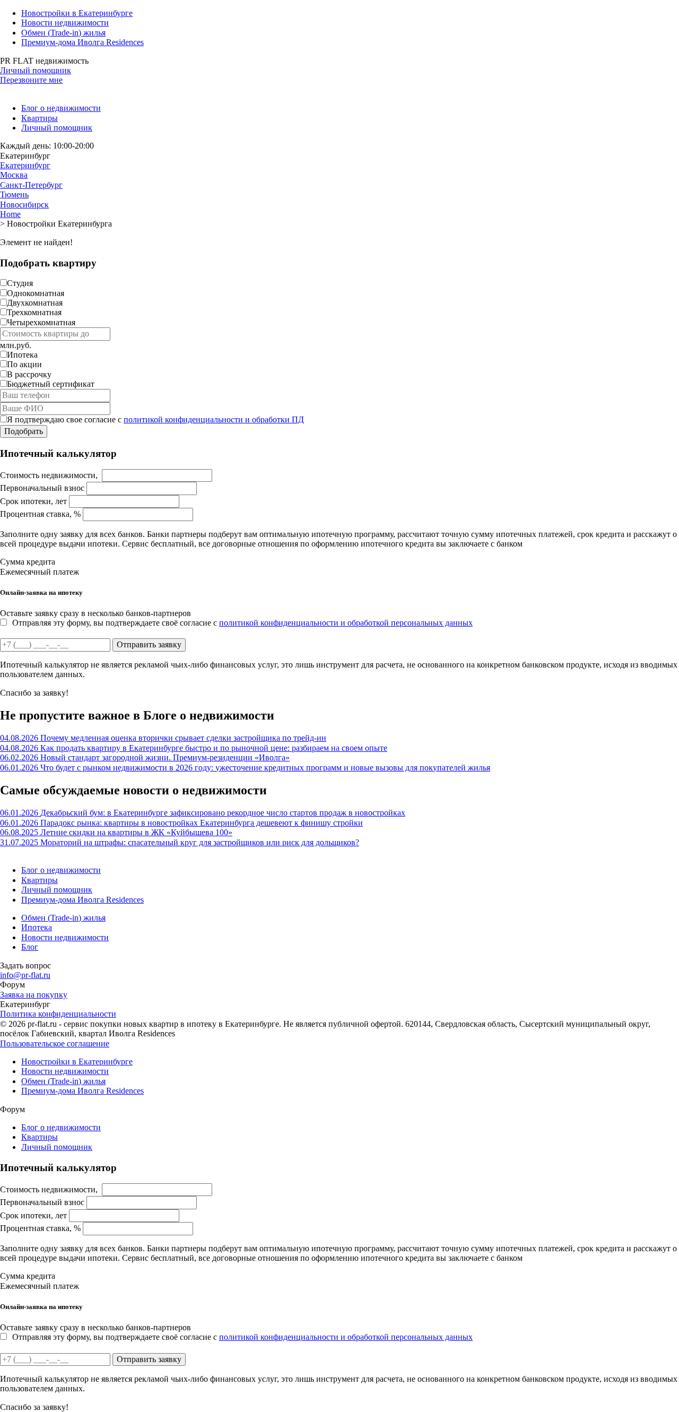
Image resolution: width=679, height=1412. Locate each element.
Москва (14, 174)
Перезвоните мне (31, 79)
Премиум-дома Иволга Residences (82, 42)
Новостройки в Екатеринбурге (77, 13)
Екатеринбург (25, 165)
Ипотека (22, 354)
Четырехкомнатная (41, 322)
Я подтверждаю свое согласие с (155, 419)
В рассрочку (29, 374)
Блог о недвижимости (61, 107)
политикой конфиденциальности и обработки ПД (214, 419)
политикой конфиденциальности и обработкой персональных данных (346, 622)
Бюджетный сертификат (50, 383)
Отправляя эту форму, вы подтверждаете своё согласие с (242, 622)
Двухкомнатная (35, 302)
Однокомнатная (35, 293)
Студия (20, 283)
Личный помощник (35, 70)
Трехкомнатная (34, 312)
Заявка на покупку (33, 994)
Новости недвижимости (65, 22)
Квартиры (39, 118)
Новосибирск (24, 204)
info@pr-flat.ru (25, 975)
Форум (12, 984)
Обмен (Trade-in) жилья (63, 32)
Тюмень (14, 194)
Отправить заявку (149, 644)
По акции (24, 364)
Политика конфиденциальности (58, 1013)
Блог (29, 946)
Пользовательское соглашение (54, 1043)
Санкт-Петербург (31, 184)
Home (10, 214)
